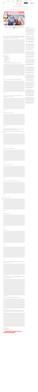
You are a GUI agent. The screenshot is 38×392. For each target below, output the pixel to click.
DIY (20, 331)
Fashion (16, 9)
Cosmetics (13, 29)
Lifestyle (18, 9)
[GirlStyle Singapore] (19, 4)
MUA (18, 331)
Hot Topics (10, 9)
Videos (21, 9)
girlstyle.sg (11, 329)
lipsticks (5, 332)
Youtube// (4, 93)
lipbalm (8, 332)
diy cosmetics (13, 332)
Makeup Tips (17, 29)
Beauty (13, 9)
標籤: (4, 331)
